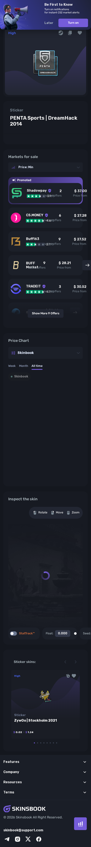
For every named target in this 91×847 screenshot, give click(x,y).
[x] (28, 839)
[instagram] (17, 839)
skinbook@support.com (23, 830)
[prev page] (65, 662)
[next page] (75, 662)
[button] (80, 33)
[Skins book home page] (45, 809)
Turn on (73, 23)
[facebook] (38, 839)
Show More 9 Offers (45, 313)
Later (48, 23)
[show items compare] (80, 823)
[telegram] (7, 839)
